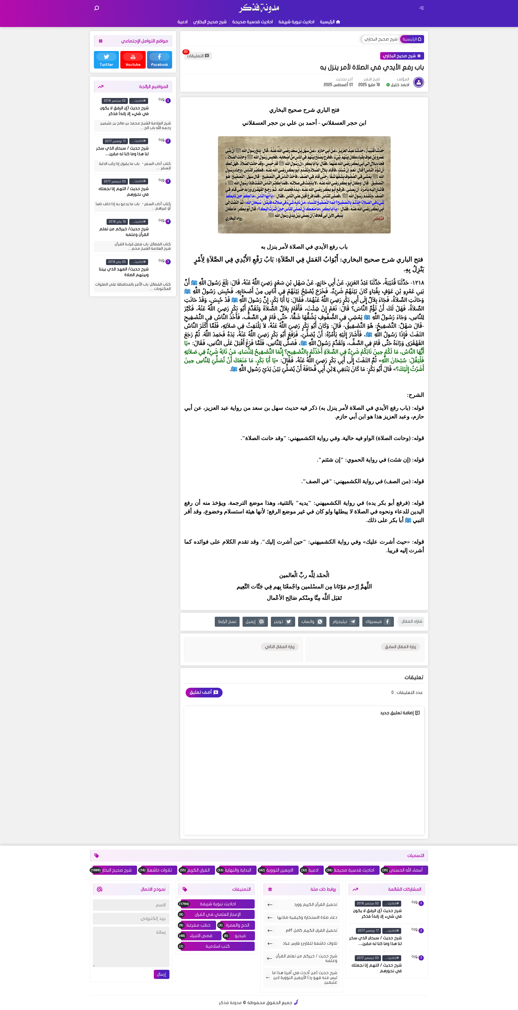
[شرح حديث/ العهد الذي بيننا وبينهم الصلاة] (161, 268)
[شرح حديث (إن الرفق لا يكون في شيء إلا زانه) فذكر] (161, 107)
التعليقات (195, 56)
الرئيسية (327, 22)
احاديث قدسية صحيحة (252, 22)
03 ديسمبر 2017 (115, 181)
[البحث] (96, 8)
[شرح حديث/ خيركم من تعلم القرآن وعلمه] (161, 228)
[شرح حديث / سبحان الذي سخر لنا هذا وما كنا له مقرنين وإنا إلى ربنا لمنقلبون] (161, 147)
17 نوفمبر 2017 (115, 141)
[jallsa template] (296, 1002)
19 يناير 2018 (117, 221)
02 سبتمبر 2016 (115, 100)
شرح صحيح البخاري (210, 22)
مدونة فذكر (230, 1003)
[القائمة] (421, 8)
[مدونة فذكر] (259, 12)
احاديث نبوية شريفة (296, 22)
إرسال (161, 974)
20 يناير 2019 (117, 261)
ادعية (183, 22)
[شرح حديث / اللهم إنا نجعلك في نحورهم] (161, 188)
